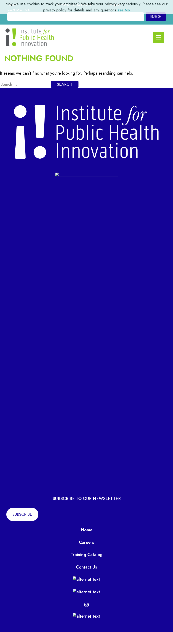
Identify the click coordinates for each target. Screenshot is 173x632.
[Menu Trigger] (158, 37)
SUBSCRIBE (22, 514)
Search (155, 16)
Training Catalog (87, 555)
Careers (86, 542)
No (127, 10)
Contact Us (86, 567)
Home (86, 530)
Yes (120, 10)
